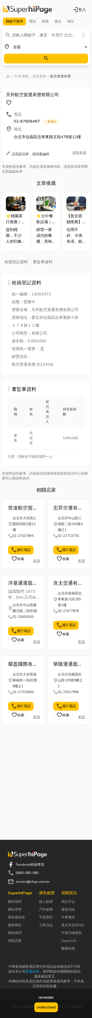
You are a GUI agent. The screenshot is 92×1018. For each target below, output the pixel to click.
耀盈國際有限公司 (23, 664)
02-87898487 (35, 121)
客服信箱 (32, 971)
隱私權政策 (16, 917)
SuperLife (68, 940)
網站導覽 (15, 909)
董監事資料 (43, 262)
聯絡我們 (15, 933)
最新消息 (68, 909)
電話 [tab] (32, 21)
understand (46, 1007)
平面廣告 (46, 917)
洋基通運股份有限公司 (23, 583)
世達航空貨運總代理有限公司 (23, 508)
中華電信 (68, 917)
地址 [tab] (70, 21)
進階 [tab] (45, 21)
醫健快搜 (68, 948)
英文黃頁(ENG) (72, 925)
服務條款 (15, 925)
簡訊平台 (68, 901)
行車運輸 (21, 76)
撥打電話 (21, 550)
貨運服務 (39, 76)
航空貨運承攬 (60, 76)
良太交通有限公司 (68, 583)
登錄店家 (15, 940)
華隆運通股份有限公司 (68, 664)
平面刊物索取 (71, 933)
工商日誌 (46, 925)
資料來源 (79, 152)
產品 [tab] (57, 21)
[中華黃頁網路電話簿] (27, 10)
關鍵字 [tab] (14, 21)
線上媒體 (46, 901)
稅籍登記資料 (16, 262)
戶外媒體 (46, 909)
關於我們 (15, 901)
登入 (79, 10)
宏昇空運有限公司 (68, 508)
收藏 (17, 559)
